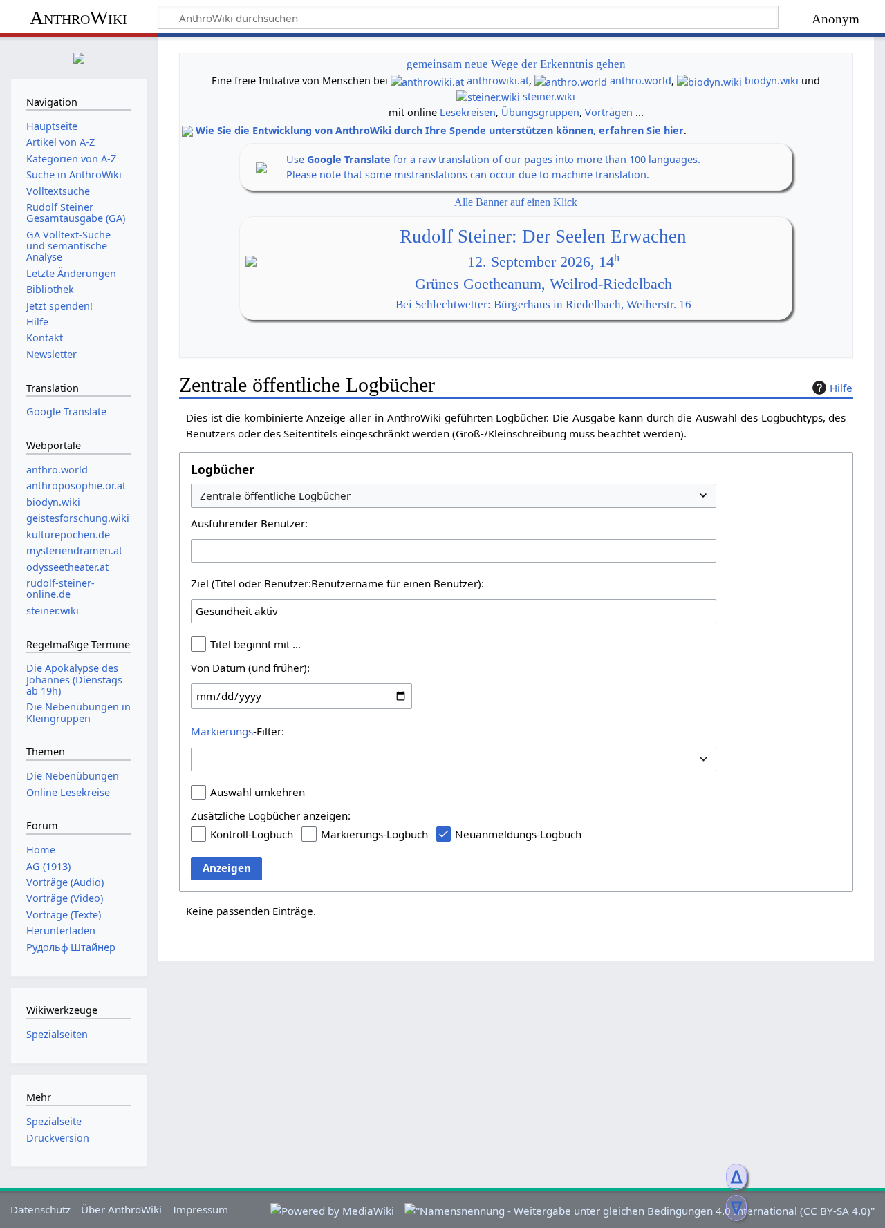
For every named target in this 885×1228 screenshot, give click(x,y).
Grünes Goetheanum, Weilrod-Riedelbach (543, 284)
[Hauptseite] (78, 56)
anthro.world (640, 80)
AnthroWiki (78, 17)
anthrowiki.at (498, 80)
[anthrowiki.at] (427, 80)
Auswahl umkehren (257, 792)
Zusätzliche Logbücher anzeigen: (271, 815)
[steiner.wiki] (488, 96)
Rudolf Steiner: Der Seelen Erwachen (543, 236)
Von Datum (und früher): (250, 667)
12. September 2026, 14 (543, 262)
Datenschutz (40, 1209)
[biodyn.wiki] (709, 80)
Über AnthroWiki (121, 1209)
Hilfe (841, 388)
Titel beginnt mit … (255, 644)
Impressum (200, 1209)
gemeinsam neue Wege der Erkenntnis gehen (516, 63)
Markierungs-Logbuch (374, 834)
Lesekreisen (468, 112)
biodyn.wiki (772, 80)
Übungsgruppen (540, 112)
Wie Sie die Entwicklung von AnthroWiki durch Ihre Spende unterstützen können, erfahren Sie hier (440, 130)
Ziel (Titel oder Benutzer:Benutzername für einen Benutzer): (337, 583)
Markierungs (222, 731)
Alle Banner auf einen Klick (515, 202)
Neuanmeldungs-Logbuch (518, 834)
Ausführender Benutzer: (249, 523)
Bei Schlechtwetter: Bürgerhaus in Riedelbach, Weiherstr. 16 (543, 304)
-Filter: (237, 731)
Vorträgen (609, 112)
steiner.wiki (549, 96)
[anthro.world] (570, 80)
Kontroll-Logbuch (251, 834)
